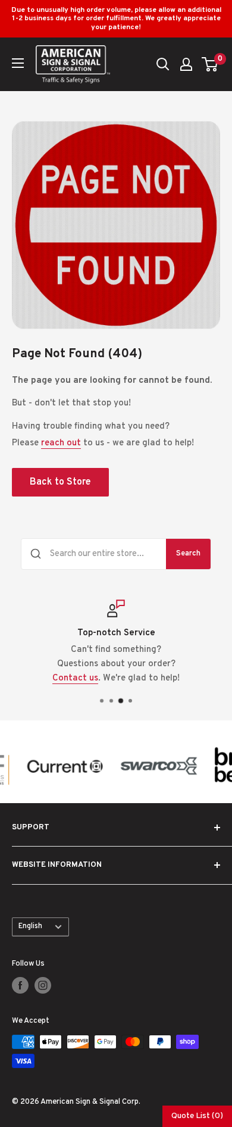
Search (188, 553)
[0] (210, 64)
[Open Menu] (18, 63)
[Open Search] (163, 64)
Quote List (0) (197, 1116)
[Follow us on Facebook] (20, 985)
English (30, 926)
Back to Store (60, 482)
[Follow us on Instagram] (43, 985)
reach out (61, 443)
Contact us (75, 678)
